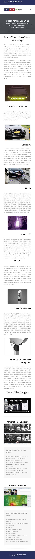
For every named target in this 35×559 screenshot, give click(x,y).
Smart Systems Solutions (19, 23)
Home (8, 23)
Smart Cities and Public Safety (16, 25)
